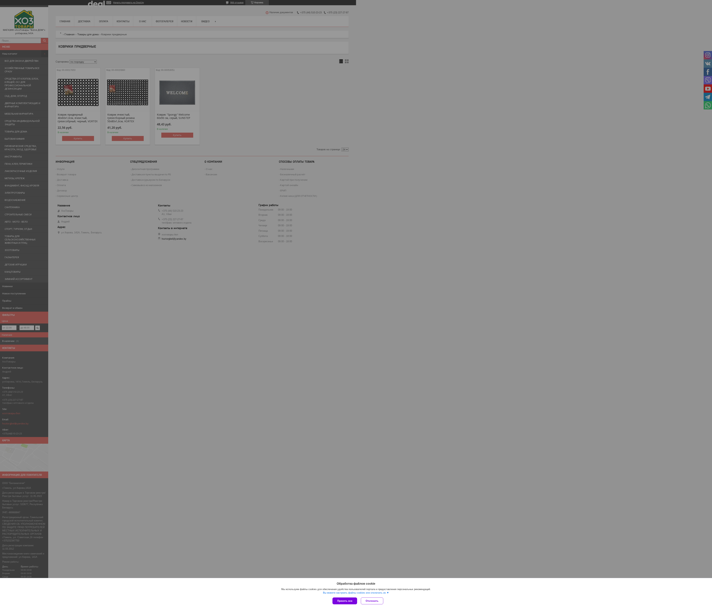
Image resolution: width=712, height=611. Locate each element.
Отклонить (372, 600)
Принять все (344, 600)
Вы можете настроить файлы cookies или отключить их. (355, 592)
